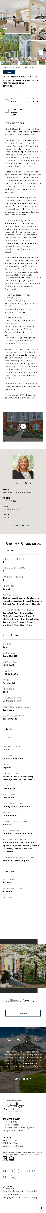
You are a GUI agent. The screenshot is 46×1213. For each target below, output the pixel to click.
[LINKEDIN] (20, 1171)
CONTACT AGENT (23, 525)
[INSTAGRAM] (13, 1171)
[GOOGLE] (5, 1177)
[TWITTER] (27, 1171)
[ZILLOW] (13, 1177)
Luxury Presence (12, 1194)
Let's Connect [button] (23, 1079)
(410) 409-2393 (10, 501)
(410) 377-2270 (10, 1140)
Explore (23, 1013)
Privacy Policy (29, 1197)
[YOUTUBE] (34, 1171)
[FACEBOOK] (5, 1171)
